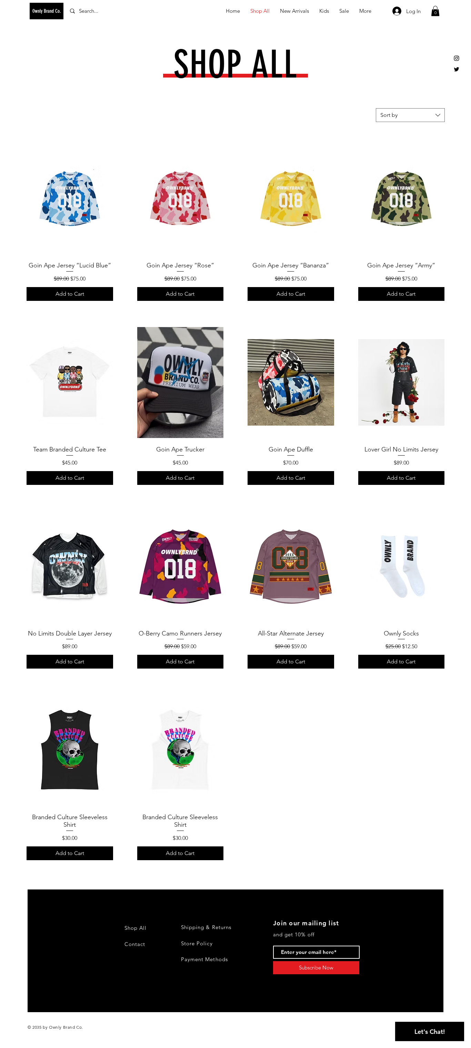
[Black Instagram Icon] (456, 58)
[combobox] (410, 115)
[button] (435, 11)
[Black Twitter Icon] (456, 69)
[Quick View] (70, 198)
